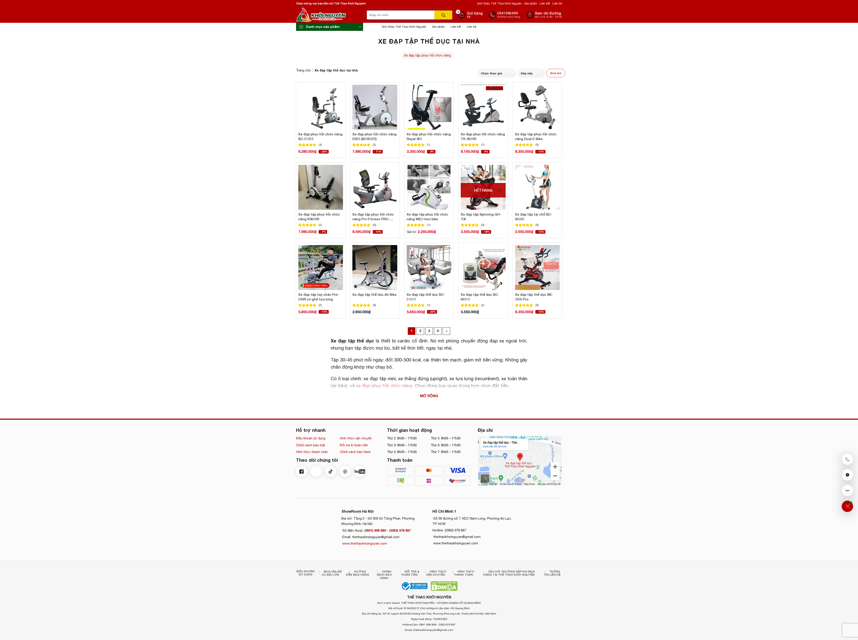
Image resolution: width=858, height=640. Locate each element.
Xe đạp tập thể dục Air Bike (374, 294)
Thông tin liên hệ (552, 573)
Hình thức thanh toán (312, 452)
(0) (537, 144)
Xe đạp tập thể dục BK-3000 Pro (534, 296)
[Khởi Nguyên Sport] (330, 15)
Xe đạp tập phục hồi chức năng (427, 55)
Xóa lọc (555, 73)
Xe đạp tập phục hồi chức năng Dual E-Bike (536, 136)
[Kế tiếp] (446, 331)
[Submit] (443, 14)
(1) (428, 144)
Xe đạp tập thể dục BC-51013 (426, 296)
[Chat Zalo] (847, 490)
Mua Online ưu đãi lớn (332, 573)
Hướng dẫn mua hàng (357, 573)
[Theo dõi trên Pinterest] (345, 471)
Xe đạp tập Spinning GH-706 (481, 216)
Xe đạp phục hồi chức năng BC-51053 (320, 136)
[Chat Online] (847, 475)
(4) (320, 144)
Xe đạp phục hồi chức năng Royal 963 (429, 136)
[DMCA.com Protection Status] (444, 586)
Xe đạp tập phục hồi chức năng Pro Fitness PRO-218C (373, 216)
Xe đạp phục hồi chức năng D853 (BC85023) (374, 136)
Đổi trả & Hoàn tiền (354, 445)
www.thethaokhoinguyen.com (364, 543)
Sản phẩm (530, 3)
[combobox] (400, 14)
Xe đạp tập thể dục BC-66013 (480, 296)
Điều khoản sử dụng (310, 438)
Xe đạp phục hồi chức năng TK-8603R (483, 136)
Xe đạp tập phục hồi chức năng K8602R (319, 216)
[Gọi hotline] (847, 459)
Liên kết (545, 3)
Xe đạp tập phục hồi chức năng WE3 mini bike (427, 216)
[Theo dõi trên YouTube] (359, 471)
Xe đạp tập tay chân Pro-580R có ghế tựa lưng (318, 296)
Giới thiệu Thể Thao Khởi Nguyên (499, 3)
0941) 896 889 (375, 530)
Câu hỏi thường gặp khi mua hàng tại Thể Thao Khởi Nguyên (509, 573)
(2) (374, 144)
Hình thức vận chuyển (356, 438)
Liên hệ (557, 3)
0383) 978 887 (400, 530)
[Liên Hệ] (847, 506)
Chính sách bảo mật (310, 445)
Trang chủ (303, 70)
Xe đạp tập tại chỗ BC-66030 (533, 216)
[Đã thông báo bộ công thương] (414, 586)
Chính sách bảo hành (355, 452)
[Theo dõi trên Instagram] (316, 471)
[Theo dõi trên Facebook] (301, 471)
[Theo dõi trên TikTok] (330, 471)
